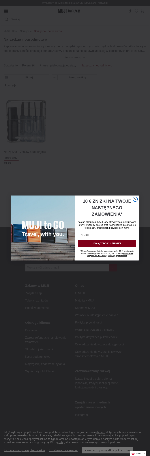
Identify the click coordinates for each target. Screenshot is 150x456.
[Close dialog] (135, 199)
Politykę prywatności (117, 256)
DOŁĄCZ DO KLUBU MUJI (107, 243)
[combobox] (138, 453)
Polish (138, 453)
